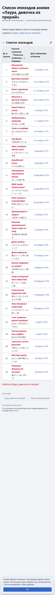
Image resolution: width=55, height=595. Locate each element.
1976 (46, 214)
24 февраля (39, 308)
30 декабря (39, 202)
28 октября (39, 100)
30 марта (39, 372)
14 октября (39, 81)
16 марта (39, 346)
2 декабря (39, 151)
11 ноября (39, 121)
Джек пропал (18, 242)
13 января (39, 229)
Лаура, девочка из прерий (26, 32)
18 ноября (39, 131)
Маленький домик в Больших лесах (20, 68)
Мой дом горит (19, 355)
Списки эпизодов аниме (40, 398)
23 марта (39, 358)
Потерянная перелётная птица (18, 173)
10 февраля (39, 281)
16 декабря (39, 175)
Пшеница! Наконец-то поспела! (17, 368)
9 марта (39, 334)
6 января (39, 214)
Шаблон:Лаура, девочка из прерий (20, 384)
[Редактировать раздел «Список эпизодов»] (51, 43)
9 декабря (39, 163)
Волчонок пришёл (20, 78)
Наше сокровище (20, 89)
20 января (39, 245)
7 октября (39, 69)
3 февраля (39, 267)
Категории (6, 394)
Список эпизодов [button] (19, 42)
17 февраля (39, 294)
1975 (46, 69)
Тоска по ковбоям (20, 128)
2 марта (39, 322)
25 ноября (39, 140)
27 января (39, 255)
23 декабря (39, 188)
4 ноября (39, 110)
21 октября (39, 90)
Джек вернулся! (19, 252)
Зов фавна (17, 139)
